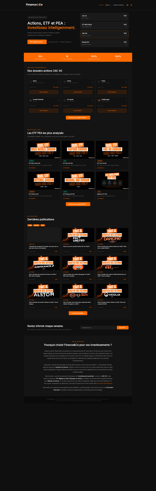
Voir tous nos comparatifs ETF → (78, 204)
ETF (43, 225)
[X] (131, 5)
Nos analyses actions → (37, 42)
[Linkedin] (127, 5)
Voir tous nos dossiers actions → (78, 117)
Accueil (101, 5)
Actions (36, 225)
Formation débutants (65, 42)
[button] (110, 5)
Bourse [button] (108, 5)
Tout (30, 225)
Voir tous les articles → (78, 313)
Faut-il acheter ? (44, 92)
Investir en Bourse (118, 5)
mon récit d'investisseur (104, 383)
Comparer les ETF (53, 42)
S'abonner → (122, 327)
